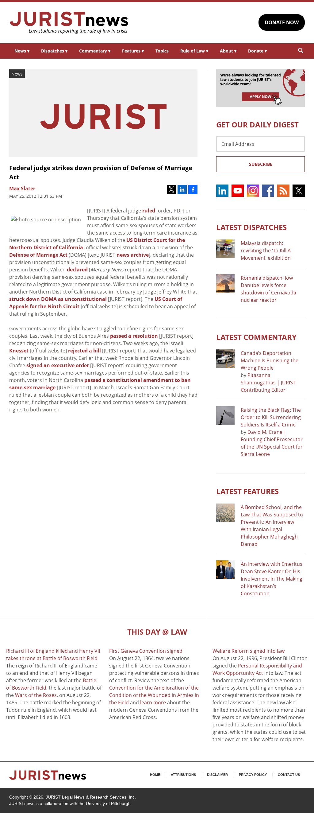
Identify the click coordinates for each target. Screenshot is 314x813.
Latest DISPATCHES (251, 227)
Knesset (19, 350)
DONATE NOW (282, 22)
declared (77, 269)
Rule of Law (194, 51)
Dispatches (54, 51)
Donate (257, 51)
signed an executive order (57, 365)
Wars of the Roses (36, 695)
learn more (153, 702)
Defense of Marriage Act (38, 254)
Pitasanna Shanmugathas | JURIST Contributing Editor (268, 382)
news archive (133, 254)
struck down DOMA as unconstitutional (58, 299)
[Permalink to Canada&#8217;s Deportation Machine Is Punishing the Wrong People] (225, 358)
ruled (148, 210)
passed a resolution (134, 336)
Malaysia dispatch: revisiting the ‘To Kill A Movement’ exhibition (266, 250)
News (21, 51)
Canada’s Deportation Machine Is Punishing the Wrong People (269, 360)
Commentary (94, 51)
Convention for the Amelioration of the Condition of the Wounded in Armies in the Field (154, 695)
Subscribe (260, 164)
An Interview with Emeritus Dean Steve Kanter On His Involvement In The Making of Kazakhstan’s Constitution (271, 579)
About (228, 51)
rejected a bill (84, 350)
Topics (162, 51)
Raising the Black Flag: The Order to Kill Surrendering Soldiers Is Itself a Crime (271, 417)
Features (133, 51)
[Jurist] (69, 22)
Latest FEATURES (247, 491)
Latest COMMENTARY (256, 337)
